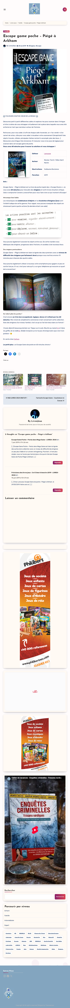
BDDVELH (22, 933)
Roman (32, 949)
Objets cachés (53, 945)
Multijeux (43, 945)
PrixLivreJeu (9, 949)
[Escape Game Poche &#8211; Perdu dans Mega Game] (35, 379)
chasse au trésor (39, 933)
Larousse (47, 153)
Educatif (51, 937)
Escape (16, 941)
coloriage (8, 937)
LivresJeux (12, 46)
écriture (8, 953)
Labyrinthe (9, 945)
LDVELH (17, 945)
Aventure (8, 933)
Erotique (8, 941)
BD (15, 933)
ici (58, 328)
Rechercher (10, 890)
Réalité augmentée (42, 949)
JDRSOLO (38, 941)
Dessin (29, 937)
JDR (31, 941)
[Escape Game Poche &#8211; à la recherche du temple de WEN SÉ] (13, 379)
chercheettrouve (53, 933)
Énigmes (60, 949)
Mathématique (33, 945)
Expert (7, 925)
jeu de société (48, 941)
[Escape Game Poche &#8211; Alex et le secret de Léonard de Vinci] (56, 379)
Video (53, 949)
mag (24, 945)
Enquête (59, 937)
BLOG (29, 933)
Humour (24, 941)
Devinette (37, 937)
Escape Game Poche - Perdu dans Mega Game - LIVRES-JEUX (34, 440)
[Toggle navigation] (4, 9)
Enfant (7, 911)
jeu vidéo (59, 941)
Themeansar (49, 1005)
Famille (6, 31)
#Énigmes (32, 46)
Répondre (58, 462)
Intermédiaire (9, 920)
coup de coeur (19, 937)
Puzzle (18, 949)
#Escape (38, 46)
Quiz (25, 949)
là (19, 331)
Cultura (16, 339)
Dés (44, 937)
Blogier (40, 1005)
